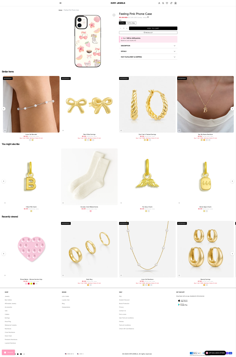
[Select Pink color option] (91, 211)
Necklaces (8, 328)
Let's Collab (65, 296)
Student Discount (124, 300)
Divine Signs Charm (205, 207)
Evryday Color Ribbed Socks (89, 207)
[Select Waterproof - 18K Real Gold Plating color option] (91, 140)
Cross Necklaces (10, 332)
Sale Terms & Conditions (126, 318)
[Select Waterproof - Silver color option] (93, 140)
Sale (6, 310)
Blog (63, 303)
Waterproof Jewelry (11, 325)
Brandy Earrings (205, 279)
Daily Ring (89, 279)
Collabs (7, 314)
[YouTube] (20, 354)
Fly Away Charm (147, 207)
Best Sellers (8, 300)
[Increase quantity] (126, 28)
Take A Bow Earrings (89, 134)
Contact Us (122, 310)
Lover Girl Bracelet (31, 134)
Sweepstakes (66, 307)
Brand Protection (124, 303)
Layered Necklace (10, 343)
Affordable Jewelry (10, 303)
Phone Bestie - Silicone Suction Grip (31, 279)
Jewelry (7, 296)
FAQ (120, 296)
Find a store (122, 314)
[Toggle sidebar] (171, 3)
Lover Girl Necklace (147, 279)
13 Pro (122, 23)
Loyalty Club (66, 300)
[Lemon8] (24, 354)
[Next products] (232, 109)
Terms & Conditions (125, 325)
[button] (60, 3)
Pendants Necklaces (11, 339)
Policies (121, 321)
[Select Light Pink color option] (26, 284)
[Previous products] (4, 109)
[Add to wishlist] (5, 130)
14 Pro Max (131, 23)
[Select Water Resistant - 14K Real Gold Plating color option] (32, 140)
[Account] (159, 3)
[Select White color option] (88, 211)
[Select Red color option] (29, 284)
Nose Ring (8, 321)
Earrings (7, 318)
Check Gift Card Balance (126, 328)
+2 (36, 283)
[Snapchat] (17, 354)
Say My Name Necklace (205, 134)
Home (60, 10)
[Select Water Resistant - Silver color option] (30, 140)
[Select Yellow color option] (31, 284)
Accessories (8, 307)
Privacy (121, 307)
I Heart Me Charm (31, 207)
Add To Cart (53, 130)
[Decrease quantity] (120, 28)
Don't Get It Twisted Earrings (147, 134)
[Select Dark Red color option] (34, 284)
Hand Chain (8, 336)
